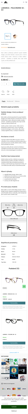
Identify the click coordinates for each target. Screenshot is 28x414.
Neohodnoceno (11, 47)
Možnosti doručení (8, 76)
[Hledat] (23, 2)
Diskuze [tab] (17, 101)
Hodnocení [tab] (10, 101)
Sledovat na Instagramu (8, 383)
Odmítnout (14, 411)
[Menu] (1, 2)
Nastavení (5, 403)
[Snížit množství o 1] (3, 84)
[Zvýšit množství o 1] (10, 84)
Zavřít (23, 96)
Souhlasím (14, 407)
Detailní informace (5, 68)
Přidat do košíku (21, 84)
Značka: (4, 44)
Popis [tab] (3, 101)
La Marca (14, 246)
